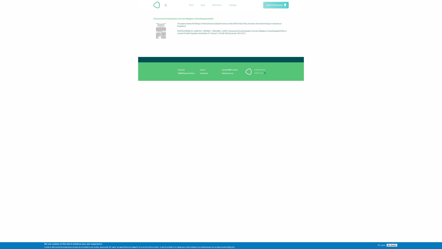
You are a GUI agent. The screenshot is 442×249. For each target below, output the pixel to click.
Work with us (217, 5)
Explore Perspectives (275, 5)
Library (202, 70)
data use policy (222, 247)
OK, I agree (381, 245)
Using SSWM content (229, 70)
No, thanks (392, 245)
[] (166, 5)
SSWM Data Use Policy (186, 73)
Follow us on (260, 73)
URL (226, 33)
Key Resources (227, 73)
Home (191, 5)
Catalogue (232, 5)
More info (231, 247)
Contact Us (204, 73)
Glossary (181, 70)
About (203, 5)
